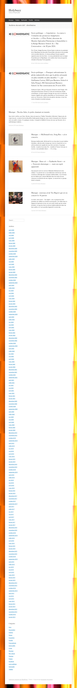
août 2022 (11, 348)
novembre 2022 (13, 340)
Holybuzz (15, 10)
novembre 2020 (13, 404)
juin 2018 (11, 480)
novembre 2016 (13, 530)
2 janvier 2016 (35, 210)
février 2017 (12, 522)
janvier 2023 (12, 335)
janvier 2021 (12, 398)
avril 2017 (11, 517)
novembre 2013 (13, 612)
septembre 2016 (13, 535)
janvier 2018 (12, 493)
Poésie (10, 659)
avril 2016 (11, 541)
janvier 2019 (12, 462)
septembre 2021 (13, 377)
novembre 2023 (13, 309)
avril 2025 (11, 264)
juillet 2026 (12, 233)
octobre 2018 (12, 469)
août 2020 (11, 412)
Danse (10, 635)
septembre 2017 (13, 504)
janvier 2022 (12, 367)
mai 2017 (11, 514)
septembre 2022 (13, 346)
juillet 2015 (12, 564)
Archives (37, 20)
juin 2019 (11, 448)
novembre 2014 (13, 585)
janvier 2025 (12, 272)
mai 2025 (11, 261)
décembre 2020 (13, 401)
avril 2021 (11, 390)
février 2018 (12, 491)
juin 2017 (11, 512)
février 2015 (12, 577)
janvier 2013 (12, 617)
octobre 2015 (12, 556)
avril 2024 (11, 296)
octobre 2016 (12, 533)
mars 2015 (11, 575)
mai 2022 (11, 356)
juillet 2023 (12, 319)
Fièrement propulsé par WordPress (18, 679)
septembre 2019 (13, 441)
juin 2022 (11, 354)
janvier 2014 (12, 606)
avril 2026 (11, 238)
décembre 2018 (13, 464)
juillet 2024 (12, 288)
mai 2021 (11, 388)
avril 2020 (11, 422)
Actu (10, 627)
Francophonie (12, 643)
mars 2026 (11, 240)
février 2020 (12, 427)
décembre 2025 (13, 248)
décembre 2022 (13, 338)
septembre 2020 (13, 409)
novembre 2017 (13, 498)
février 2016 (12, 546)
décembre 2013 (13, 609)
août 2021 (11, 380)
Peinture (11, 656)
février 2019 (12, 459)
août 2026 (11, 230)
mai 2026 (11, 235)
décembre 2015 (13, 551)
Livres (10, 648)
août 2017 (11, 506)
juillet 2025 (12, 259)
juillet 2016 (12, 538)
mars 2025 (11, 267)
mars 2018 (11, 488)
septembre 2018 (13, 472)
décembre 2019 (13, 433)
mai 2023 (11, 325)
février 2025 (12, 269)
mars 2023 (11, 330)
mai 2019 (11, 451)
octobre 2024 (12, 280)
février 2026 (12, 243)
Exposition (11, 638)
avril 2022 (11, 359)
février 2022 (12, 364)
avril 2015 (11, 572)
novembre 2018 (13, 467)
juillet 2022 (12, 351)
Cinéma (11, 632)
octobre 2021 (12, 375)
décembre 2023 (13, 306)
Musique (11, 20)
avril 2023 (11, 327)
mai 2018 (11, 483)
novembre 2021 (13, 372)
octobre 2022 (12, 343)
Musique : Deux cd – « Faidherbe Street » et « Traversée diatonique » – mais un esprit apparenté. (48, 164)
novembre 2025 (13, 251)
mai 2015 (11, 570)
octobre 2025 (12, 254)
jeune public (12, 646)
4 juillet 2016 (34, 183)
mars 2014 (11, 601)
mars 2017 (11, 520)
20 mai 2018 (34, 152)
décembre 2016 (13, 527)
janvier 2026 (12, 246)
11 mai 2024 (34, 102)
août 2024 (11, 285)
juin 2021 (11, 385)
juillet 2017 (12, 509)
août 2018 (11, 475)
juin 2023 (11, 322)
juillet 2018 (12, 477)
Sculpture (11, 661)
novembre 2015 (13, 554)
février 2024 (12, 301)
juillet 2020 (12, 414)
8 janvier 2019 (12, 125)
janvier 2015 (12, 580)
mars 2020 (11, 425)
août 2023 (11, 317)
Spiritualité (24, 20)
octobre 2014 (12, 588)
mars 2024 (11, 298)
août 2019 (11, 443)
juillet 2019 (12, 446)
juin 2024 (11, 290)
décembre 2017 (13, 496)
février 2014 (12, 604)
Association (12, 630)
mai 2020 (11, 419)
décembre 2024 (13, 275)
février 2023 (12, 333)
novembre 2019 (13, 435)
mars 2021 (11, 393)
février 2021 (12, 396)
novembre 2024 (13, 277)
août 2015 (11, 562)
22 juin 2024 (34, 63)
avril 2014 (11, 599)
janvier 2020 (12, 430)
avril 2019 (11, 454)
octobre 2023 (12, 311)
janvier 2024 (12, 304)
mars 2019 (11, 456)
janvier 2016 (12, 548)
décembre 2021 (13, 369)
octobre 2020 (12, 406)
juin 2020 (11, 417)
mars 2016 (11, 543)
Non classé (12, 653)
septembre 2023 (13, 314)
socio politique (44, 63)
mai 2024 (11, 293)
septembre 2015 (13, 559)
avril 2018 (11, 485)
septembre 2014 (13, 591)
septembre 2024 (13, 283)
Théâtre (17, 20)
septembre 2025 (13, 256)
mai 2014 (11, 596)
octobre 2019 (12, 438)
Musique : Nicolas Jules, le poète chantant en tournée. (29, 112)
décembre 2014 (13, 583)
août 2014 (11, 593)
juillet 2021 (12, 383)
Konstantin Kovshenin (47, 679)
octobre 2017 (12, 501)
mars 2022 (11, 362)
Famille (31, 20)
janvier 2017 (12, 525)
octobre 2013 (12, 614)
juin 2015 (11, 567)
